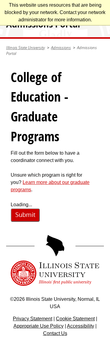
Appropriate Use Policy (38, 326)
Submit (25, 215)
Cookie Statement (75, 318)
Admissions (61, 47)
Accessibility (80, 326)
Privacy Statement (32, 318)
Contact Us (55, 333)
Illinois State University (25, 47)
